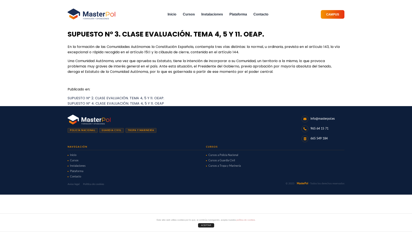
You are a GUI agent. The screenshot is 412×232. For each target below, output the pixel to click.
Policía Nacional (82, 130)
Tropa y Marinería (141, 130)
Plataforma (238, 14)
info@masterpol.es (323, 118)
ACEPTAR (206, 225)
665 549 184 (319, 138)
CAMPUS (332, 14)
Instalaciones (212, 14)
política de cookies (245, 220)
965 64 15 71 (320, 128)
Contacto (260, 14)
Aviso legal (74, 184)
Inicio (172, 14)
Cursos (189, 14)
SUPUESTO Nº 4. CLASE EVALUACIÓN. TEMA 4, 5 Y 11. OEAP (116, 103)
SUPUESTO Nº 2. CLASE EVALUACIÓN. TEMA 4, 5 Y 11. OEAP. (116, 98)
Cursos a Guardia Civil (221, 160)
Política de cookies (93, 184)
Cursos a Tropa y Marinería (224, 166)
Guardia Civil (111, 130)
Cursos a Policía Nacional (223, 155)
